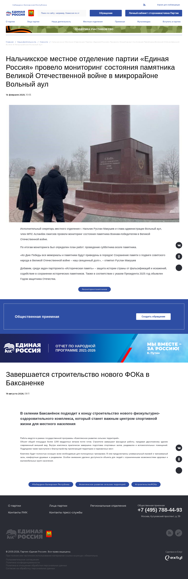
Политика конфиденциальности (23, 562)
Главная (10, 42)
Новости (44, 42)
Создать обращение (153, 316)
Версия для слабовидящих (168, 5)
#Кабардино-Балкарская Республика (50, 484)
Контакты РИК (17, 512)
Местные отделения (93, 21)
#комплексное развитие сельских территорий (102, 484)
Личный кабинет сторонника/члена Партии (154, 13)
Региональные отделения (108, 505)
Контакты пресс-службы (65, 512)
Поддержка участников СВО (94, 29)
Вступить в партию (172, 21)
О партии (10, 21)
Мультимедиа (143, 21)
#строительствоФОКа (146, 484)
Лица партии (33, 21)
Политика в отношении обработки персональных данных (36, 565)
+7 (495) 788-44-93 (160, 510)
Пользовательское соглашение (22, 559)
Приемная (120, 21)
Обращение (106, 13)
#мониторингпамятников (94, 289)
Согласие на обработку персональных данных (30, 568)
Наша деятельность (61, 21)
